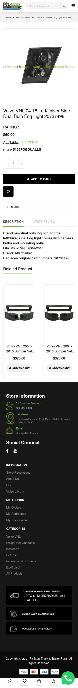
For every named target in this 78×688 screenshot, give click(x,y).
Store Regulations (18, 472)
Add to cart (41, 179)
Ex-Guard (13, 567)
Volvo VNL (13, 536)
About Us (12, 478)
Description (13, 221)
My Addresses (16, 513)
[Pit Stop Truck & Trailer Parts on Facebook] (7, 450)
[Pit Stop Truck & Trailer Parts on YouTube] (15, 450)
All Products (14, 573)
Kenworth (12, 548)
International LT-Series (21, 561)
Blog (9, 485)
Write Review (44, 221)
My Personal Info (17, 520)
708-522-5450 (24, 408)
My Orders (13, 507)
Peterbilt (11, 555)
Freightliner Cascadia (20, 542)
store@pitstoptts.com (27, 433)
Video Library (15, 491)
